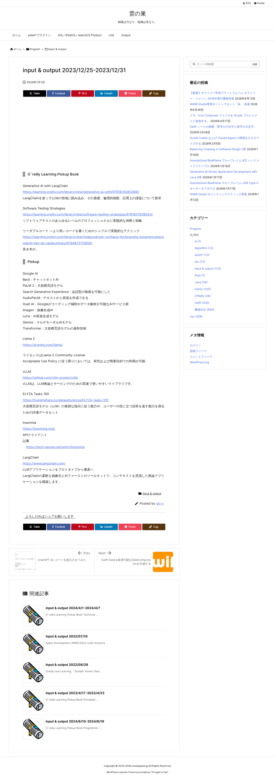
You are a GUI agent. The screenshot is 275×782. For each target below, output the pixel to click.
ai (198, 241)
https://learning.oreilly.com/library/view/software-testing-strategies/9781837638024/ (88, 214)
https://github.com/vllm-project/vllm (50, 378)
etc (200, 261)
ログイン (195, 345)
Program (35, 49)
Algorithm (204, 248)
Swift (202, 302)
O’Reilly (203, 296)
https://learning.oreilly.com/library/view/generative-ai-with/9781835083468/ (81, 192)
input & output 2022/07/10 (67, 636)
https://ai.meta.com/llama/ (43, 345)
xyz (196, 316)
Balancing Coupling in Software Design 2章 (218, 149)
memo (203, 289)
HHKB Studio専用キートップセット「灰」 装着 (220, 104)
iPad (200, 275)
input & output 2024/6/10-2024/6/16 (75, 721)
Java (201, 282)
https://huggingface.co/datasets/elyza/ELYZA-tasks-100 (66, 400)
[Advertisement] (94, 134)
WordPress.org (199, 362)
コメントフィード (201, 356)
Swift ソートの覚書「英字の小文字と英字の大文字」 (223, 126)
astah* (202, 255)
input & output (57, 49)
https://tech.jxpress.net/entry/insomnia (55, 447)
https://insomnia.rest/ (39, 429)
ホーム (17, 49)
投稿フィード (198, 351)
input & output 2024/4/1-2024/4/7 (73, 608)
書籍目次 (204, 309)
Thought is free (159, 772)
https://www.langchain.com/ (44, 463)
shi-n (160, 503)
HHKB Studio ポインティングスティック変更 (218, 194)
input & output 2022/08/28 (67, 665)
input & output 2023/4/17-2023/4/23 (75, 693)
